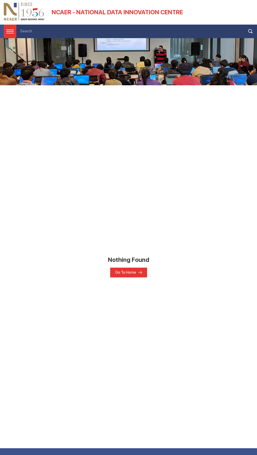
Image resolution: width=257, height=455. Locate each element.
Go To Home (125, 272)
